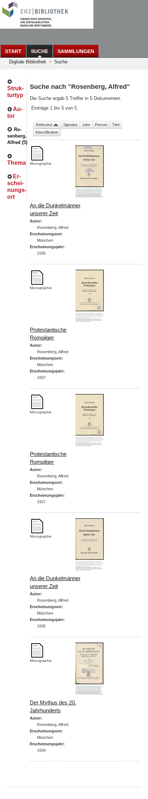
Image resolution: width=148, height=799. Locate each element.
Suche (39, 51)
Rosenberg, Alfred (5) (17, 136)
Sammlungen (75, 51)
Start (13, 51)
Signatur (70, 124)
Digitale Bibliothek (27, 61)
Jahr (86, 124)
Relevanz (45, 124)
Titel (115, 124)
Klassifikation (47, 132)
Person (101, 124)
